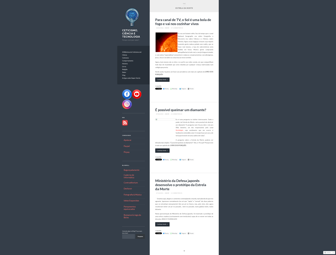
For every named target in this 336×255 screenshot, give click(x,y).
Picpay (127, 152)
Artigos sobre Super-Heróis (131, 78)
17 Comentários (177, 28)
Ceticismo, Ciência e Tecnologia (131, 33)
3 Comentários (176, 114)
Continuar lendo (161, 80)
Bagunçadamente (131, 170)
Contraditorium (131, 182)
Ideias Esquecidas (131, 200)
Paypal (127, 146)
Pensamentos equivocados (130, 207)
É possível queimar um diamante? (180, 110)
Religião (124, 69)
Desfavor (128, 188)
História (125, 64)
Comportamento (127, 61)
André (167, 28)
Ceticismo (125, 58)
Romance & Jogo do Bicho (132, 216)
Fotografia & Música (132, 194)
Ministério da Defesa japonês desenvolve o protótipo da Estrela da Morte (180, 185)
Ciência (124, 55)
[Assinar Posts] (125, 125)
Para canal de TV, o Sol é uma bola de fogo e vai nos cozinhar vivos (183, 22)
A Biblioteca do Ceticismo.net (131, 52)
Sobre (124, 72)
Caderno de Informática (129, 176)
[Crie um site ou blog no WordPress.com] (184, 251)
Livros (124, 66)
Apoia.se (127, 140)
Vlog (123, 75)
